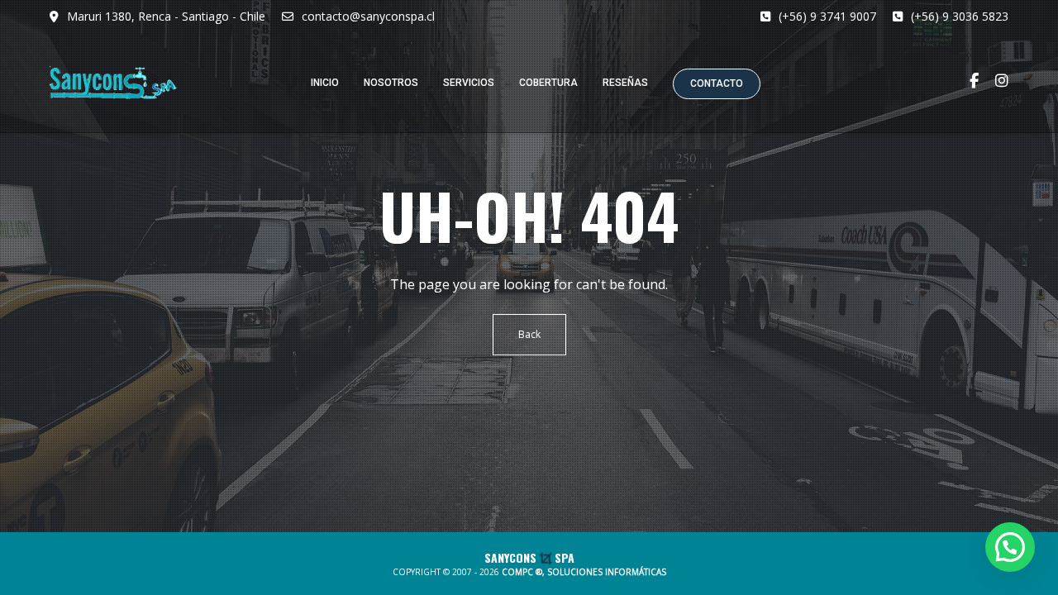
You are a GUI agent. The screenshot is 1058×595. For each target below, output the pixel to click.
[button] (1010, 547)
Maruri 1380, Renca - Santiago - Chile (166, 16)
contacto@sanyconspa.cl (368, 16)
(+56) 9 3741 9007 (827, 16)
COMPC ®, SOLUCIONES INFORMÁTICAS (584, 572)
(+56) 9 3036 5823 (959, 16)
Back (529, 334)
